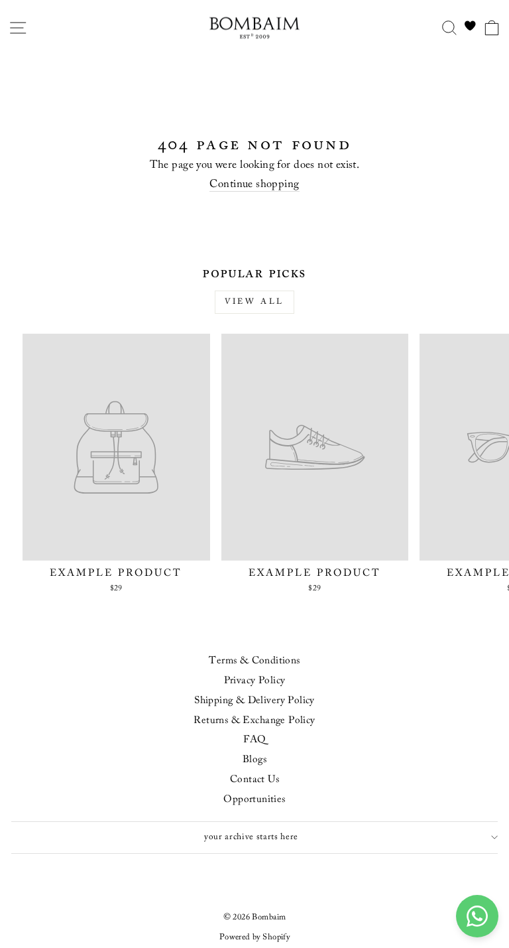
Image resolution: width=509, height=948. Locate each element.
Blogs (254, 760)
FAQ (254, 740)
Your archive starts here (251, 837)
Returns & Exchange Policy (254, 721)
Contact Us (254, 780)
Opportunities (254, 800)
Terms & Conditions (254, 661)
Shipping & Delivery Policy (254, 701)
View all (254, 302)
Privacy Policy (255, 681)
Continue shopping (254, 184)
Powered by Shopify (254, 937)
